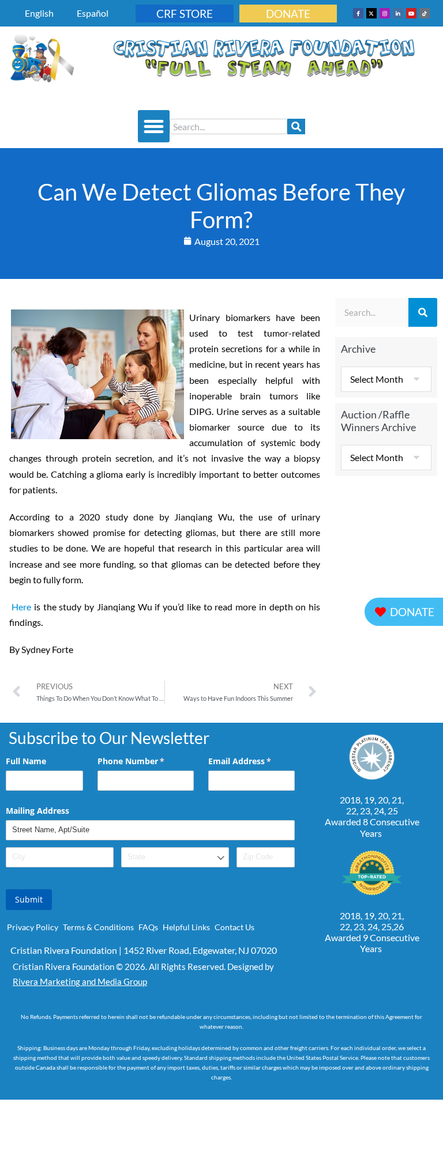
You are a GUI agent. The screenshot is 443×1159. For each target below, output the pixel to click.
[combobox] (228, 126)
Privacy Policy (32, 927)
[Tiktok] (424, 13)
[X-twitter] (371, 13)
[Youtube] (411, 13)
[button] (154, 126)
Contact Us (234, 927)
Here (21, 606)
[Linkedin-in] (398, 13)
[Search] (296, 126)
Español (92, 12)
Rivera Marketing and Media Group (80, 981)
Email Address (251, 761)
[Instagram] (385, 13)
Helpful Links (186, 927)
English (39, 12)
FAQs (148, 927)
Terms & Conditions (98, 927)
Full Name (26, 761)
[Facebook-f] (358, 13)
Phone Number (145, 761)
